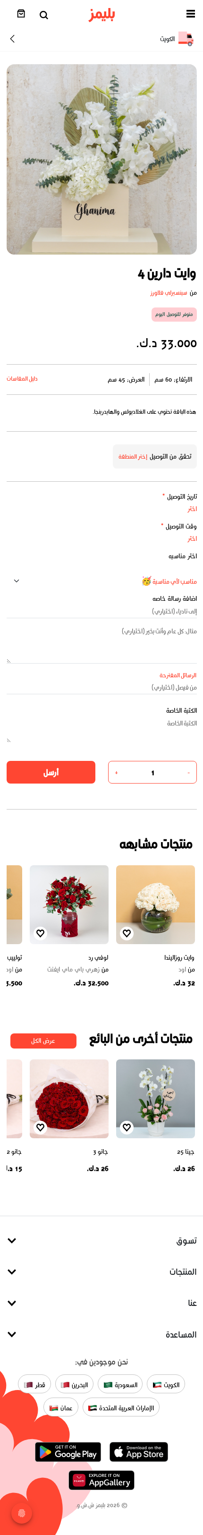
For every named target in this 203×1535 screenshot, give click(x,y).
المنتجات (183, 1272)
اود (186, 969)
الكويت (170, 1385)
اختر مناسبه (183, 556)
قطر (39, 1385)
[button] (190, 15)
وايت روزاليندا (179, 957)
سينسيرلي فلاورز (169, 293)
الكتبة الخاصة (181, 710)
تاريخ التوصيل (179, 496)
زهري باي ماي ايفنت (77, 969)
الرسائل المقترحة (178, 675)
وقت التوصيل (179, 526)
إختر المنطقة (133, 456)
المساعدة (181, 1334)
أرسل (51, 772)
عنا (192, 1303)
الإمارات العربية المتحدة (125, 1408)
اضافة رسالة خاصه (174, 598)
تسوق (186, 1240)
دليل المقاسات (22, 379)
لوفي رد (98, 957)
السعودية (125, 1385)
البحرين (79, 1385)
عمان (66, 1408)
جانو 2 (14, 1151)
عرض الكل (43, 1040)
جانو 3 (101, 1151)
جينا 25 (186, 1151)
